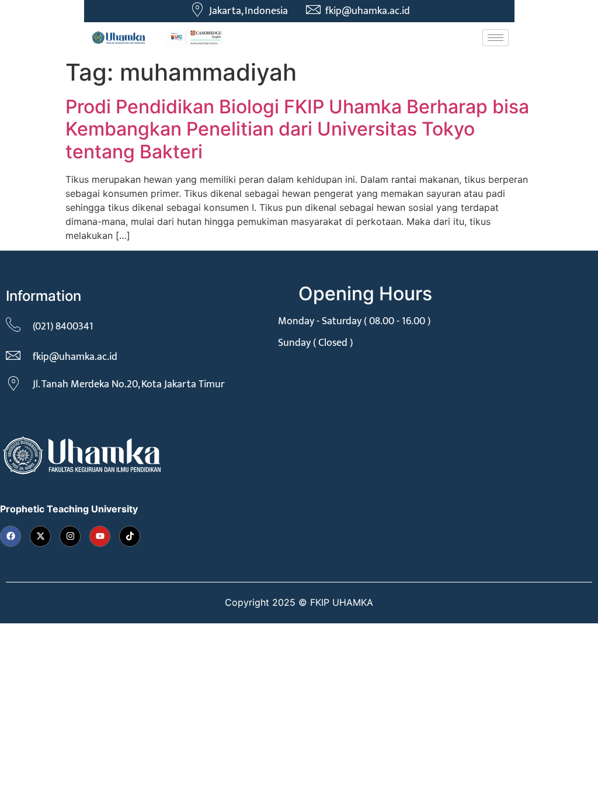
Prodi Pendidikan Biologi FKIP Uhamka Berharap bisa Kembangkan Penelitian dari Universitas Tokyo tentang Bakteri (297, 129)
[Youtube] (99, 536)
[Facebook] (10, 536)
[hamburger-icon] (495, 37)
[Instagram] (70, 536)
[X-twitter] (40, 536)
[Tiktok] (129, 536)
